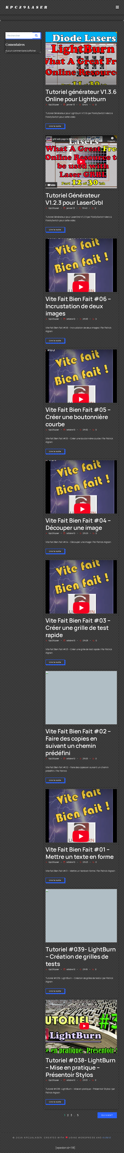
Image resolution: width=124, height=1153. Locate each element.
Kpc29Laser (54, 104)
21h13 (85, 1080)
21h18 (85, 969)
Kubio (107, 1137)
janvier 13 (71, 104)
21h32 (85, 429)
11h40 (84, 208)
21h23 (85, 862)
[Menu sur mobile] (117, 7)
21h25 (85, 758)
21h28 (85, 640)
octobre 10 (71, 319)
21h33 (85, 319)
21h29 (85, 533)
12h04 (85, 104)
